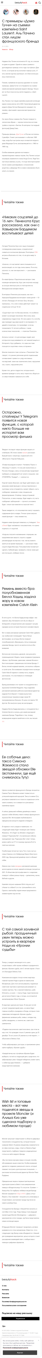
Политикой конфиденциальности (15, 1348)
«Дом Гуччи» (20, 134)
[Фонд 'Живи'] (36, 3)
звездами (18, 866)
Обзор (11, 49)
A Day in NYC (20, 1194)
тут (3, 721)
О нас (4, 1286)
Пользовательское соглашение (14, 1305)
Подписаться (20, 1318)
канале (24, 452)
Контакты (5, 1290)
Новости (5, 49)
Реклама (5, 1294)
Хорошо (20, 1353)
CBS (36, 252)
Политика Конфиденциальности (14, 1301)
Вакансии (5, 1297)
